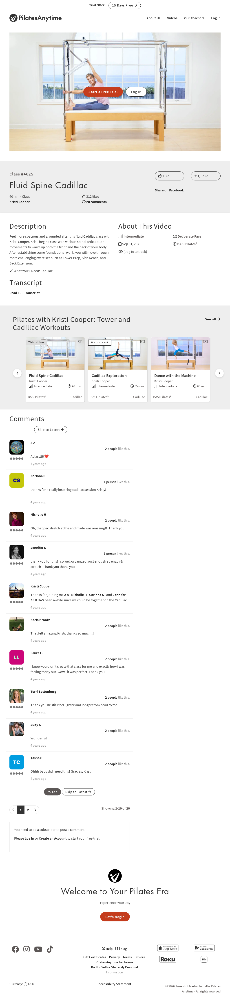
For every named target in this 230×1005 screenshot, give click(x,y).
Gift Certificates (94, 957)
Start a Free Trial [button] (103, 91)
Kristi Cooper (19, 201)
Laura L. (37, 653)
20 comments (96, 201)
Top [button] (54, 792)
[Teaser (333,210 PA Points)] (16, 530)
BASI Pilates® (187, 244)
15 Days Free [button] (123, 5)
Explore (140, 957)
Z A (33, 442)
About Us (153, 18)
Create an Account (53, 838)
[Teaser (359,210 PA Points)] (16, 563)
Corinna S (38, 476)
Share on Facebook (169, 190)
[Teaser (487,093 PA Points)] (16, 458)
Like (165, 176)
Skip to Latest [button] (49, 429)
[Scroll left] (17, 373)
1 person (110, 482)
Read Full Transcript (24, 292)
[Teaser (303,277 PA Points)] (16, 668)
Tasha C (36, 758)
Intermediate (134, 236)
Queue (202, 176)
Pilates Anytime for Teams (114, 962)
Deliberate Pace (189, 236)
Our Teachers (194, 18)
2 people (111, 448)
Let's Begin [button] (115, 916)
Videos (172, 18)
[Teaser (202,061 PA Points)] (16, 706)
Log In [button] (136, 91)
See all (211, 319)
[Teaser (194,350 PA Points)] (16, 773)
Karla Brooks (40, 619)
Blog (123, 949)
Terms (127, 957)
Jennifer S (38, 547)
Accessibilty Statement (115, 984)
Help (109, 949)
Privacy (114, 957)
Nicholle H (38, 514)
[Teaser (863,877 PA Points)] (16, 601)
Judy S (36, 724)
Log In (216, 18)
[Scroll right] (219, 373)
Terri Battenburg (43, 691)
